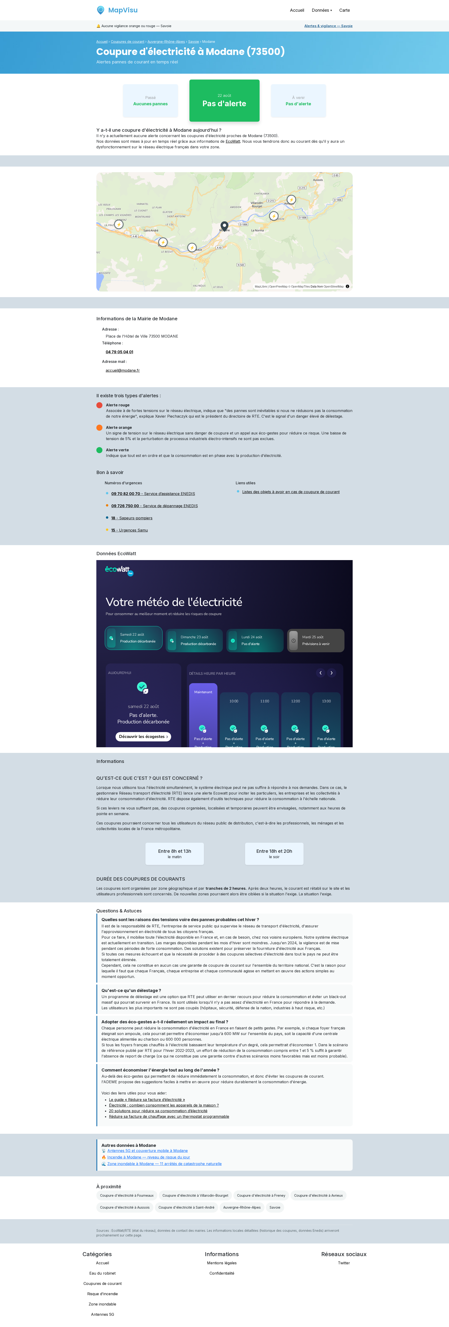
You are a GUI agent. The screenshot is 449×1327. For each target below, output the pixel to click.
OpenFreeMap (278, 286)
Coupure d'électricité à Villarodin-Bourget (195, 1195)
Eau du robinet (102, 1273)
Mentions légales (222, 1263)
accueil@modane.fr (123, 370)
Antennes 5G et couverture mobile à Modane (147, 1150)
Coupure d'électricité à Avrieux (318, 1195)
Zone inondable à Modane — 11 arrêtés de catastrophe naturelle (164, 1163)
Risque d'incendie (102, 1293)
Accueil (297, 10)
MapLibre (261, 286)
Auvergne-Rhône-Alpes (166, 42)
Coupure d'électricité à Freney (261, 1195)
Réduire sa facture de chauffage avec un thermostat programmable (169, 1116)
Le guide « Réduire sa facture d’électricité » (147, 1099)
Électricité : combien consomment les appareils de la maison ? (164, 1105)
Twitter (344, 1263)
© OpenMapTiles (299, 286)
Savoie (328, 26)
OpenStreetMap (334, 286)
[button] (224, 226)
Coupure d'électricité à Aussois (125, 1207)
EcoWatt (233, 141)
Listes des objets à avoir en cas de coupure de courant (291, 491)
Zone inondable (102, 1304)
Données (322, 10)
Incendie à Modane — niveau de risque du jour (148, 1157)
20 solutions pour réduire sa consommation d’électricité (158, 1110)
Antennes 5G (102, 1314)
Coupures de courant (127, 42)
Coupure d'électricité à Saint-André (186, 1207)
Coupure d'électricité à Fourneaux (127, 1195)
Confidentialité (222, 1273)
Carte (344, 10)
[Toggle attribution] (347, 286)
